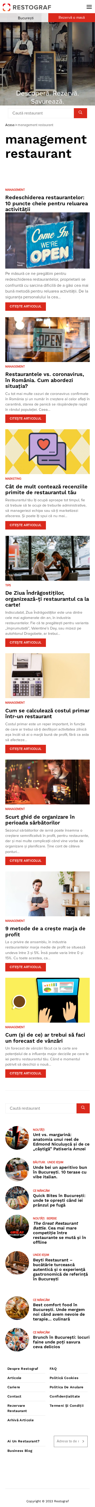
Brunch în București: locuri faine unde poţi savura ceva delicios (61, 1342)
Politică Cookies (64, 1378)
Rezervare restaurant (17, 1408)
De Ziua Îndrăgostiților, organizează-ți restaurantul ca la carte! (47, 599)
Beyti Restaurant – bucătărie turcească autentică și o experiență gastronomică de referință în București (60, 1269)
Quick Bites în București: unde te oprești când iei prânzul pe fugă (59, 1200)
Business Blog (19, 1451)
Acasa (10, 125)
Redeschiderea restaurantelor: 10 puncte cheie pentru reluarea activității (46, 203)
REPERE (52, 1218)
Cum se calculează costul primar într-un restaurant (47, 713)
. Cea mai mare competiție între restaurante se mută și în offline (59, 1233)
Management (15, 189)
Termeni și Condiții (67, 1406)
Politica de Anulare (66, 1387)
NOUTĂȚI (39, 1129)
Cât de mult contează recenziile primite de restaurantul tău (46, 489)
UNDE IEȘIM (55, 1162)
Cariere (13, 1387)
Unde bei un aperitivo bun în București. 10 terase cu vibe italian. (60, 1172)
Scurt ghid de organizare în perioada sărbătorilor (40, 820)
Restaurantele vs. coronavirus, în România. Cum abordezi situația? (44, 380)
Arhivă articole (20, 1420)
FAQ (53, 1369)
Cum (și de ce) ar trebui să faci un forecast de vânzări (45, 1038)
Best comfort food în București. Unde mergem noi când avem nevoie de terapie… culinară (59, 1312)
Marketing (13, 478)
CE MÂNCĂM (41, 1190)
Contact (14, 1396)
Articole (14, 1378)
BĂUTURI (39, 1162)
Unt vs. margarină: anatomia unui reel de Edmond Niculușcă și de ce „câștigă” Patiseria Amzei (61, 1141)
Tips (8, 585)
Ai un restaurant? (23, 1441)
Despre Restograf (22, 1369)
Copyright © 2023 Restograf (47, 1501)
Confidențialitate (65, 1396)
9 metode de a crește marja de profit (45, 931)
